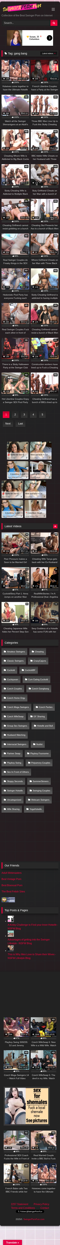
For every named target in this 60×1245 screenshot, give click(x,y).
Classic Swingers (15, 661)
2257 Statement (19, 1204)
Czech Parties (45, 707)
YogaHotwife (36, 809)
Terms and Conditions (23, 1208)
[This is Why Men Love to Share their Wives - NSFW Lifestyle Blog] (11, 950)
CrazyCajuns (40, 661)
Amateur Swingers (16, 651)
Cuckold (11, 670)
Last (20, 423)
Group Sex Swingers (17, 725)
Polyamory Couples (40, 762)
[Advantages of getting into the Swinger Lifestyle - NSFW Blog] (11, 936)
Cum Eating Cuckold (38, 679)
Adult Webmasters (12, 873)
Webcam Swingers (40, 799)
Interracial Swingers (16, 744)
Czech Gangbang (40, 688)
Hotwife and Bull (45, 725)
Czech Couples (14, 688)
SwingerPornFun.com (33, 1219)
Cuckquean (12, 679)
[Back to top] (50, 1236)
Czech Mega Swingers (18, 707)
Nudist (39, 744)
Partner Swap (13, 753)
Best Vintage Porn (11, 879)
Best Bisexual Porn (12, 885)
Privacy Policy (41, 1204)
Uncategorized (14, 799)
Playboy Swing (14, 762)
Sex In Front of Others (18, 772)
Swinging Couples (41, 790)
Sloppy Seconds (15, 781)
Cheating (39, 651)
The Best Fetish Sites (13, 891)
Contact (44, 1208)
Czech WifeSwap (15, 716)
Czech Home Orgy (16, 698)
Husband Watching (16, 735)
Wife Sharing (13, 809)
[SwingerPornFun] (25, 8)
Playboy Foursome (39, 753)
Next (7, 423)
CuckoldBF (30, 670)
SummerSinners (40, 781)
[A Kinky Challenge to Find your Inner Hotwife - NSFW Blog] (11, 921)
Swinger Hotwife (15, 790)
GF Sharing (39, 716)
